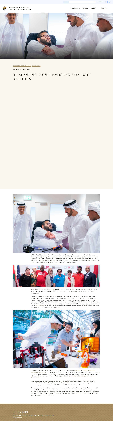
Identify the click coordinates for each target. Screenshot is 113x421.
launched (77, 370)
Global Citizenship (36, 65)
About (93, 8)
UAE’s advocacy (40, 306)
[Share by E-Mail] (14, 205)
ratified (53, 289)
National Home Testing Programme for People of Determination (57, 383)
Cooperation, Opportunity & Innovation (22, 65)
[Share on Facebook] (14, 198)
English (102, 2)
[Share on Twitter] (14, 202)
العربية (98, 2)
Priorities (103, 8)
